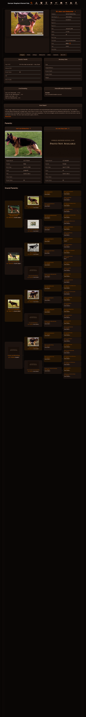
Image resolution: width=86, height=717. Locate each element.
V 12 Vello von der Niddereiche (70, 285)
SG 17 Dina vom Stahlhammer (69, 362)
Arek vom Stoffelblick (13, 309)
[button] (76, 3)
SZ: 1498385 (47, 334)
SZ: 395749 (66, 257)
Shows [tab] (28, 54)
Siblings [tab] (35, 54)
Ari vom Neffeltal (67, 368)
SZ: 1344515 (47, 240)
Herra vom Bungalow (68, 244)
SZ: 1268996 (47, 263)
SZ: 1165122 (66, 263)
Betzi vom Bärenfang (49, 344)
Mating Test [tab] (42, 54)
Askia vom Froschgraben (33, 229)
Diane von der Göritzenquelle (69, 291)
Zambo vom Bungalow (68, 238)
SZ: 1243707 (66, 216)
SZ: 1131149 (66, 310)
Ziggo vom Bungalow (49, 239)
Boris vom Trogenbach (68, 191)
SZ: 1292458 (66, 375)
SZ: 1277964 (66, 363)
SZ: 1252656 (66, 286)
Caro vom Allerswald (10, 92)
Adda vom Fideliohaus (68, 232)
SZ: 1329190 (47, 275)
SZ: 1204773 (66, 369)
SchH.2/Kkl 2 (47, 370)
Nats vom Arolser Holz (49, 356)
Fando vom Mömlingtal (68, 226)
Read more (8, 116)
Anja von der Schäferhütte (69, 350)
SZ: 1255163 (66, 245)
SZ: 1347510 (66, 222)
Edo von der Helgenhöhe (69, 309)
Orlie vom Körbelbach (13, 261)
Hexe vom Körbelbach (33, 275)
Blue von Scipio (33, 252)
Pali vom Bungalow (67, 303)
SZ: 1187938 (66, 210)
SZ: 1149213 (66, 275)
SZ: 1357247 (66, 198)
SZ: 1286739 (66, 292)
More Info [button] (63, 54)
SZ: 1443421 (47, 346)
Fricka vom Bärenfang (14, 355)
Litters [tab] (49, 54)
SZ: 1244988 (66, 328)
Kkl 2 (65, 258)
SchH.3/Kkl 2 (47, 194)
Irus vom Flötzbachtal (49, 286)
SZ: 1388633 (47, 310)
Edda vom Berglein (67, 197)
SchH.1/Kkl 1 (47, 253)
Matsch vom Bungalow (49, 309)
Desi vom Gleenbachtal (11, 98)
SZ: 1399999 (47, 204)
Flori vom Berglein (48, 191)
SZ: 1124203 (66, 239)
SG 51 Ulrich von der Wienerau (70, 356)
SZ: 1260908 (66, 204)
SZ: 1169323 (66, 251)
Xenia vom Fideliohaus (49, 227)
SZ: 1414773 (47, 228)
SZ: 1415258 (47, 193)
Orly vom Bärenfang (33, 347)
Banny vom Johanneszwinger (51, 368)
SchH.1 (65, 241)
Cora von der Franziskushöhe (33, 369)
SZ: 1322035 (66, 316)
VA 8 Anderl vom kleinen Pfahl (69, 215)
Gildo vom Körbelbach (33, 300)
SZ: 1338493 (66, 228)
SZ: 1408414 (47, 357)
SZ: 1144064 (66, 269)
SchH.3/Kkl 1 (47, 229)
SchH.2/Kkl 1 (47, 276)
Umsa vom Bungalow (49, 297)
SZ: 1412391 (47, 299)
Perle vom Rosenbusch (49, 203)
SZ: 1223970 (66, 304)
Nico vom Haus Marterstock (51, 215)
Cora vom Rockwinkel (68, 209)
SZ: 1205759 (66, 233)
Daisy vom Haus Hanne (49, 250)
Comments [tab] (55, 54)
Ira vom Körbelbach (33, 322)
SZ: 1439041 (47, 369)
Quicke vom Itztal (67, 268)
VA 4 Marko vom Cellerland (69, 250)
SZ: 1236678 (66, 357)
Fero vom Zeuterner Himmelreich (33, 206)
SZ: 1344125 (66, 351)
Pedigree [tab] (22, 54)
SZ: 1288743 (66, 192)
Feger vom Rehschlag (68, 262)
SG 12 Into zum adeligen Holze (70, 203)
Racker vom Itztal (9, 96)
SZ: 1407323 (47, 216)
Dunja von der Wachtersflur (12, 94)
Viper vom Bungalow (68, 315)
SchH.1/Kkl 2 (47, 206)
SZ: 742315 (47, 252)
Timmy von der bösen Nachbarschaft (13, 215)
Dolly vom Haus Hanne (68, 256)
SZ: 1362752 (47, 287)
